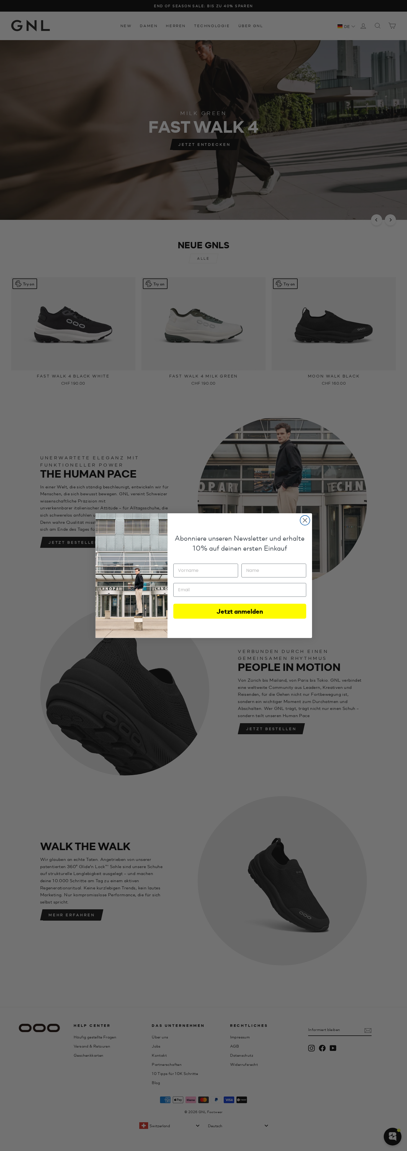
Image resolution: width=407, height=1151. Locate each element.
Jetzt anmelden (240, 611)
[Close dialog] (305, 520)
